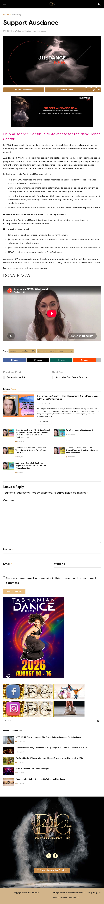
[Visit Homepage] (52, 4)
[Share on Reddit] (93, 89)
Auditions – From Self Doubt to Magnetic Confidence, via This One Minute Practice (30, 465)
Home (6, 14)
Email (7, 563)
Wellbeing (16, 14)
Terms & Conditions (78, 893)
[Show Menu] (4, 4)
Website (59, 563)
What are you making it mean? (79, 430)
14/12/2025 (42, 403)
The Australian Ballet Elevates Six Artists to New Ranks (40, 779)
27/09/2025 (21, 472)
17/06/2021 (7, 31)
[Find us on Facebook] (55, 855)
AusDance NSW (28, 351)
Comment (11, 500)
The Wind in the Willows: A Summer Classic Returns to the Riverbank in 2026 (49, 758)
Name (8, 549)
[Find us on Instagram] (48, 855)
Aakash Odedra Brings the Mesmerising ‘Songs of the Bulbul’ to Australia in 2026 (51, 748)
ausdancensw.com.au (39, 268)
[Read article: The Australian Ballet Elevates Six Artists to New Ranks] (8, 782)
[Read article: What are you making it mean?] (59, 433)
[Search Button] (99, 4)
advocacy (14, 351)
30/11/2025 (20, 441)
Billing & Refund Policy (61, 893)
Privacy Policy (92, 893)
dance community (46, 351)
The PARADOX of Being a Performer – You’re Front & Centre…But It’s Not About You (31, 450)
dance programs (64, 351)
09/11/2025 (71, 434)
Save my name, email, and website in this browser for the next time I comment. (51, 580)
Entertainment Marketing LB (68, 897)
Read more (45, 421)
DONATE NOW (16, 275)
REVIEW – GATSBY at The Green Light (32, 768)
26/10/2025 (20, 457)
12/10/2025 (71, 457)
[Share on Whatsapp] (88, 89)
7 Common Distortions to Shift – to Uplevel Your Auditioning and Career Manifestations (82, 450)
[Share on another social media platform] (98, 89)
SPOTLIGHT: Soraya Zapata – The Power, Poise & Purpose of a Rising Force (48, 737)
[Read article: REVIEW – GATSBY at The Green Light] (8, 771)
